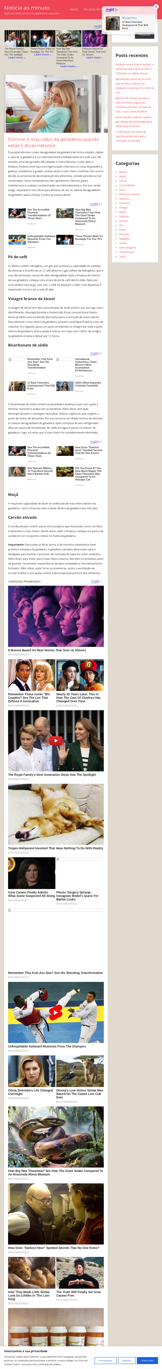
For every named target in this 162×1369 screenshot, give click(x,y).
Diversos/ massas (129, 194)
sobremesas (126, 252)
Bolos (122, 176)
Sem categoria (127, 247)
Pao (121, 225)
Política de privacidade (100, 9)
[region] (81, 1357)
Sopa (122, 256)
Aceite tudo (147, 1360)
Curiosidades (127, 185)
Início (74, 9)
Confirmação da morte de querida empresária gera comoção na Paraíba (131, 136)
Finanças (124, 203)
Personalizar (105, 1360)
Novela (123, 221)
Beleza (123, 172)
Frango (123, 207)
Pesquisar (144, 34)
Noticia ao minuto (27, 8)
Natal (122, 212)
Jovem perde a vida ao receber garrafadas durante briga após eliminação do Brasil (134, 121)
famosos (124, 198)
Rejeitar (127, 1360)
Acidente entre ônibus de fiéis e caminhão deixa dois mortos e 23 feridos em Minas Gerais (134, 69)
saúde (123, 243)
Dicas (122, 189)
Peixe (122, 230)
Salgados (124, 238)
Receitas (124, 234)
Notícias (124, 216)
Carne (122, 181)
